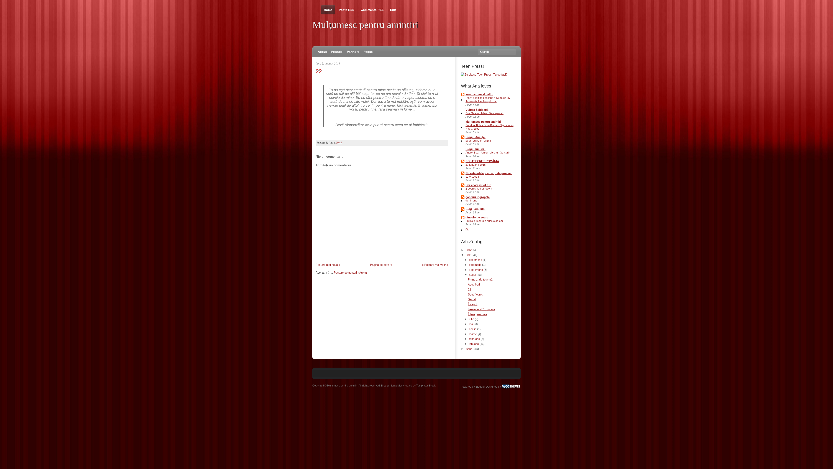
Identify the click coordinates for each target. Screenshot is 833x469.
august (473, 274)
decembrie (476, 259)
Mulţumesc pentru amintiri (365, 24)
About (322, 51)
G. (467, 229)
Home (328, 10)
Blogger (480, 386)
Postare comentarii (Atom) (350, 272)
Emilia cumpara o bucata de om (484, 221)
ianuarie (474, 343)
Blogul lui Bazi (475, 149)
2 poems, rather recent (479, 188)
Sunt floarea (475, 294)
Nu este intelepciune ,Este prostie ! (489, 173)
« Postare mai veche (435, 264)
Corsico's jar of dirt (478, 185)
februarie (475, 338)
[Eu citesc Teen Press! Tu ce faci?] (484, 74)
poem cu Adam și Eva (478, 140)
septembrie (476, 269)
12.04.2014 (472, 176)
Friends (337, 51)
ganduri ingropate (478, 197)
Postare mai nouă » (328, 264)
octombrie (475, 264)
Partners (353, 51)
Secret (472, 299)
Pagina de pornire (381, 264)
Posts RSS (346, 10)
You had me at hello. (479, 94)
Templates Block (426, 385)
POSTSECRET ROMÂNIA (482, 161)
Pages (368, 51)
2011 (469, 255)
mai (471, 324)
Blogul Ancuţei (475, 137)
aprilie (473, 329)
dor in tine (471, 200)
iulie (472, 319)
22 (319, 71)
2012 (469, 250)
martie (473, 334)
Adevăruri (474, 284)
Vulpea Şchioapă (477, 109)
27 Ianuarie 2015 (476, 164)
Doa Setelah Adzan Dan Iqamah (484, 113)
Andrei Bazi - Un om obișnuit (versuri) (488, 152)
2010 (469, 348)
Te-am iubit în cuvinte (481, 309)
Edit (393, 10)
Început (472, 304)
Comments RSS (372, 10)
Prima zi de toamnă (480, 279)
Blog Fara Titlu (475, 209)
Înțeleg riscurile (477, 314)
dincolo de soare (477, 217)
